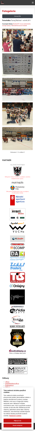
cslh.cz (7, 382)
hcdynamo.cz (9, 385)
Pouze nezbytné (17, 425)
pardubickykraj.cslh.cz (12, 383)
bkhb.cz (7, 387)
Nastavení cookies (15, 415)
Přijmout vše (17, 420)
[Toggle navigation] (32, 2)
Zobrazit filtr (17, 16)
